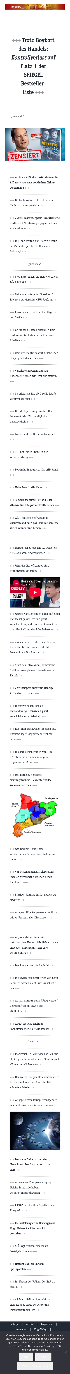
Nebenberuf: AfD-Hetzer (32, 487)
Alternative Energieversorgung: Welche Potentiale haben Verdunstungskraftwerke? (31, 1187)
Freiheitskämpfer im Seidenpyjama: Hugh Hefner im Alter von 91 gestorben (33, 1228)
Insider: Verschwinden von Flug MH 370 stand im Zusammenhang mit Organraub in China (33, 757)
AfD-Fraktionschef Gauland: (34, 523)
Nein (43, 1356)
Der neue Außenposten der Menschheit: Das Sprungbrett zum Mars (30, 1165)
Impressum (46, 1324)
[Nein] (65, 1352)
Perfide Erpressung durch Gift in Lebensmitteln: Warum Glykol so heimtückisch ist (31, 416)
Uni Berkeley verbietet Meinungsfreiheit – (31, 780)
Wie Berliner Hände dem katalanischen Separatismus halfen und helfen (33, 854)
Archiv (29, 1324)
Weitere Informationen (35, 1366)
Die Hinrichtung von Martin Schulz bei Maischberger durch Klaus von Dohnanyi (33, 246)
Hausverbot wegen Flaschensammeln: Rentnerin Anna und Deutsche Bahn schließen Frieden (34, 1082)
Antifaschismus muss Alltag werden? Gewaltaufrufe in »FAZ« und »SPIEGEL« (34, 1006)
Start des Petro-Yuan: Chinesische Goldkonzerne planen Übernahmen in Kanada (32, 670)
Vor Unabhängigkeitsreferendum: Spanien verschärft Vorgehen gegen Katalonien (32, 877)
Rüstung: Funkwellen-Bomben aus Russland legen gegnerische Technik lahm (33, 734)
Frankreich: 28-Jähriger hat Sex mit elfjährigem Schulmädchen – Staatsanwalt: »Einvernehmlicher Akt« (35, 1059)
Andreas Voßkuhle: (34, 182)
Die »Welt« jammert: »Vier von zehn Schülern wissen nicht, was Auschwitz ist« (34, 983)
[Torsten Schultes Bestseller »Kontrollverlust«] (35, 129)
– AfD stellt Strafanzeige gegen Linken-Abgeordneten (35, 223)
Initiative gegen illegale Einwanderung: (29, 711)
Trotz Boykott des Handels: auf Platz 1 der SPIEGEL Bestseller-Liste (33, 66)
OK (26, 1356)
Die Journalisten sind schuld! (32, 965)
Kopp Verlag (40, 1329)
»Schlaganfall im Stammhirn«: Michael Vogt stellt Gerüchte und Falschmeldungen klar (30, 1305)
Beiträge (14, 1324)
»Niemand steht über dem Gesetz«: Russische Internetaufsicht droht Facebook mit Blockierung (33, 647)
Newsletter (21, 1329)
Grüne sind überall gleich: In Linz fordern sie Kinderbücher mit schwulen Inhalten (33, 335)
